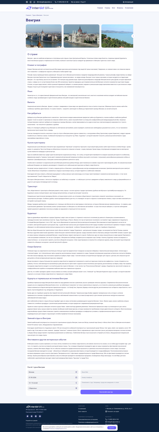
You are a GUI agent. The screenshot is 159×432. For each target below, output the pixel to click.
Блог (113, 8)
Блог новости (82, 411)
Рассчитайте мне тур (106, 392)
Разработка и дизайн (31, 420)
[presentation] (26, 36)
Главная (100, 8)
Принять (111, 427)
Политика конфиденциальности (88, 422)
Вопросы (120, 8)
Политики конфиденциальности (57, 428)
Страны (107, 8)
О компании (129, 8)
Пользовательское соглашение (88, 419)
